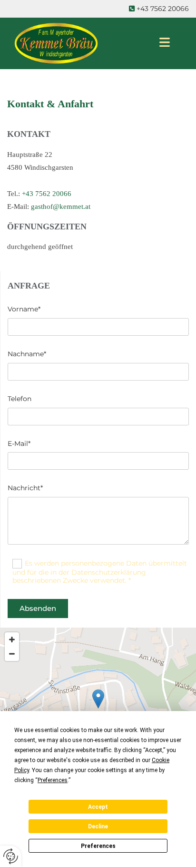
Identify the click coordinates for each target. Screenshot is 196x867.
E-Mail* (19, 444)
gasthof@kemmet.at (60, 206)
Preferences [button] (53, 780)
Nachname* (27, 354)
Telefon (19, 399)
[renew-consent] (10, 856)
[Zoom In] (12, 639)
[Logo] (75, 43)
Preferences (98, 846)
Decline (98, 826)
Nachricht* (25, 488)
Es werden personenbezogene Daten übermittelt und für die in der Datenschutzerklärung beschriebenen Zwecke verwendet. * (99, 572)
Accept (98, 807)
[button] (98, 699)
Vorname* (24, 309)
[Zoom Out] (12, 654)
